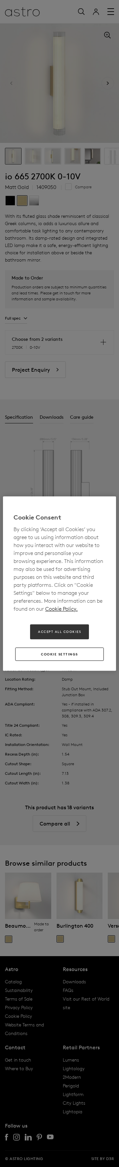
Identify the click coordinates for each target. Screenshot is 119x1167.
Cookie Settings (59, 654)
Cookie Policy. (61, 608)
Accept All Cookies (59, 631)
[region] (59, 583)
